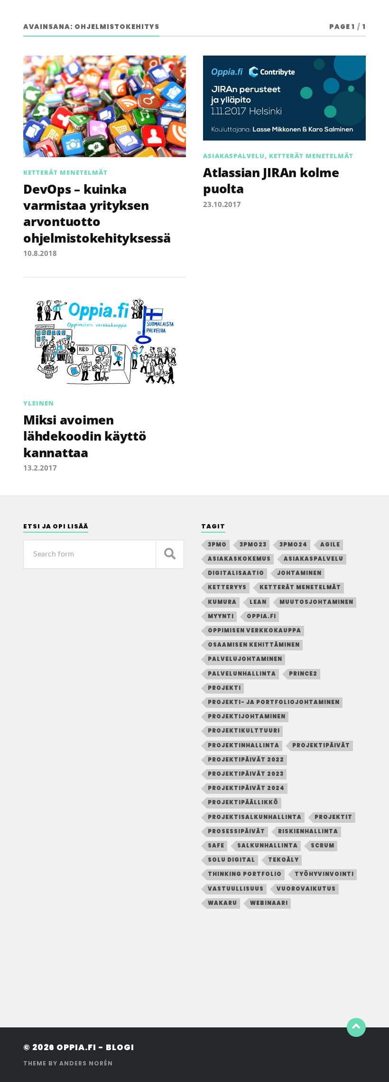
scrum (322, 845)
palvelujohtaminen (245, 659)
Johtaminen (299, 573)
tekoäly (283, 860)
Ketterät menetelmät (65, 172)
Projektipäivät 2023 (246, 774)
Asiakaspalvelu (234, 155)
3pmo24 (293, 544)
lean (258, 602)
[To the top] (356, 1027)
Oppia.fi (261, 616)
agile (330, 544)
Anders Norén (86, 1063)
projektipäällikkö (243, 802)
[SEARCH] (170, 554)
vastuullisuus (236, 889)
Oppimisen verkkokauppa (254, 630)
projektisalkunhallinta (255, 817)
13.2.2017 (40, 467)
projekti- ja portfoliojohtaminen (274, 702)
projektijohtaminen (247, 716)
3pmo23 (253, 544)
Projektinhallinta (243, 745)
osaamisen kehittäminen (254, 645)
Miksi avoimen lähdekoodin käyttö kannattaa (84, 436)
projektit (333, 817)
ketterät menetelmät (300, 587)
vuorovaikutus (306, 889)
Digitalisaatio (236, 573)
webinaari (269, 903)
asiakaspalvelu (313, 559)
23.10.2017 (222, 204)
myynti (221, 616)
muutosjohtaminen (316, 602)
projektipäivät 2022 (246, 759)
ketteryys (227, 587)
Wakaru (222, 903)
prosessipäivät (236, 831)
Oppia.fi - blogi (95, 1047)
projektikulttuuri (244, 730)
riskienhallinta (308, 831)
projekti (224, 688)
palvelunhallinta (242, 673)
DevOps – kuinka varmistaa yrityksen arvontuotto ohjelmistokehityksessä (96, 213)
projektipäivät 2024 (246, 788)
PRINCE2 (303, 673)
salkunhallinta (267, 845)
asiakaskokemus (239, 559)
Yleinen (38, 403)
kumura (222, 602)
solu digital (231, 860)
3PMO (217, 544)
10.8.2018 (40, 253)
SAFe (216, 845)
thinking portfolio (245, 874)
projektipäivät (321, 745)
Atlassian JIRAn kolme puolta (271, 180)
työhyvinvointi (324, 874)
